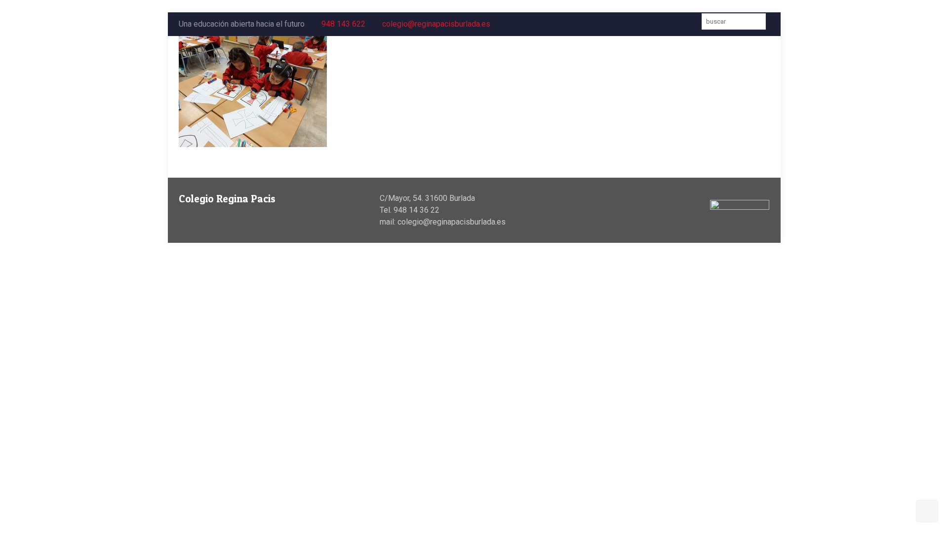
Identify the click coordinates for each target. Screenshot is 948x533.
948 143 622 (343, 24)
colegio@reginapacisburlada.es (436, 24)
